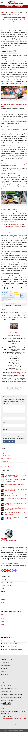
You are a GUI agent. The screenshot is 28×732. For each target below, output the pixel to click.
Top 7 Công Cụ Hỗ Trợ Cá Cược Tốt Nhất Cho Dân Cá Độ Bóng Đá (15, 499)
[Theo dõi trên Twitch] (15, 570)
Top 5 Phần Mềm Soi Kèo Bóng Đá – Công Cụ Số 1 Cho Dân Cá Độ (15, 494)
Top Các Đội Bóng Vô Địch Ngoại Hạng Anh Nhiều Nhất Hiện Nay (16, 518)
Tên (4, 416)
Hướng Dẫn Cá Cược (6, 458)
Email (4, 422)
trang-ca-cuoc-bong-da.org (18, 372)
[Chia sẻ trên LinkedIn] (20, 388)
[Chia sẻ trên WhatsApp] (7, 388)
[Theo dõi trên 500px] (13, 570)
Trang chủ (3, 12)
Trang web (5, 429)
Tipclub (3, 602)
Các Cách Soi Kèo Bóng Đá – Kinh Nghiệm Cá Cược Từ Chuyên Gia (15, 475)
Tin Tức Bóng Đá (5, 466)
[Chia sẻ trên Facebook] (10, 388)
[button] (2, 2)
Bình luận (5, 403)
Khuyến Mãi (4, 464)
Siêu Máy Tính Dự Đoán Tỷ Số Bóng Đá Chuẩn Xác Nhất (14, 485)
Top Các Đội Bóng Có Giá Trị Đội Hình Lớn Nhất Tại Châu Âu (15, 504)
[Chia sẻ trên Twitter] (12, 388)
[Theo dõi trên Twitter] (2, 570)
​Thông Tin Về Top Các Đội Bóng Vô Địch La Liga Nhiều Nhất (15, 513)
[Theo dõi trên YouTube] (10, 570)
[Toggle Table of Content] (14, 51)
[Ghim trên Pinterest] (18, 388)
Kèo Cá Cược (4, 461)
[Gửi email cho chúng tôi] (5, 570)
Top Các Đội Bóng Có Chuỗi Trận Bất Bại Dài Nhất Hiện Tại (15, 508)
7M (19, 724)
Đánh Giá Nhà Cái (5, 455)
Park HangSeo (19, 25)
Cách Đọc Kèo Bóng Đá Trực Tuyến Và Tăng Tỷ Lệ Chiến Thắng (16, 480)
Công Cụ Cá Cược (11, 12)
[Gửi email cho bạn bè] (15, 388)
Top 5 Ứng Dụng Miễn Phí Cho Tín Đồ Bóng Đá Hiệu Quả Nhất (16, 490)
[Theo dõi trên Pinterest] (7, 570)
